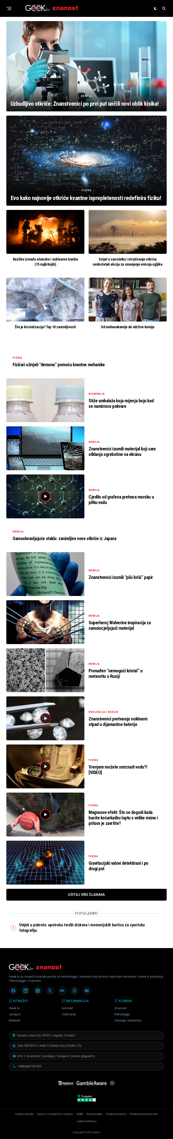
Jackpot (15, 1014)
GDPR (79, 1114)
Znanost (121, 1008)
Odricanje (69, 1014)
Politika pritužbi (24, 1114)
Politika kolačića (116, 1114)
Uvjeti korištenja (86, 1121)
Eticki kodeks (94, 1114)
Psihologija (122, 1014)
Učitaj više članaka (86, 895)
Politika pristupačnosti (144, 1114)
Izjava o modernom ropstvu (55, 1114)
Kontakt (67, 1008)
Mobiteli (14, 1020)
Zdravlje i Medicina (128, 1020)
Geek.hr (14, 1008)
